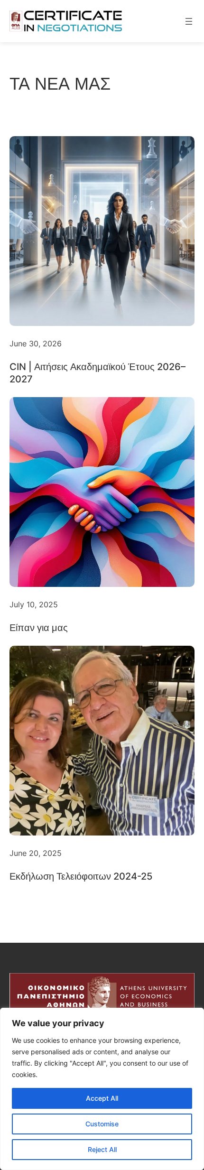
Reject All (102, 1149)
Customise (102, 1124)
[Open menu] (189, 21)
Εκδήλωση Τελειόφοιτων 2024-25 (80, 876)
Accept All (102, 1098)
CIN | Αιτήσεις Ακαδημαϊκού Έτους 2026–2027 (97, 373)
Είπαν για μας (38, 627)
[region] (102, 1089)
